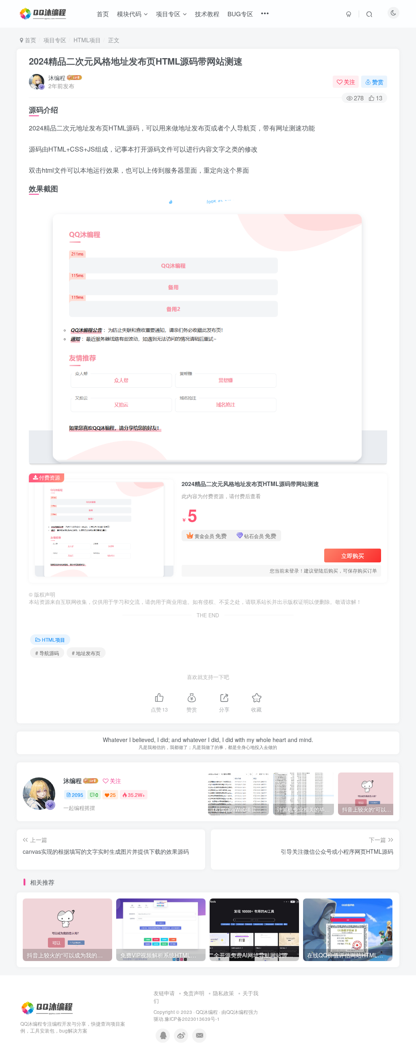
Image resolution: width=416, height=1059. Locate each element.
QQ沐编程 (207, 1012)
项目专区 (54, 40)
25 (113, 794)
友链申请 (164, 993)
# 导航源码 (47, 652)
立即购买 (352, 555)
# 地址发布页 (86, 652)
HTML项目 (87, 40)
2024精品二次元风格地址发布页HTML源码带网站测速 (136, 60)
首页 (29, 40)
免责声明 (193, 993)
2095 (77, 794)
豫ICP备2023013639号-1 (192, 1019)
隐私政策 (223, 993)
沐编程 (56, 78)
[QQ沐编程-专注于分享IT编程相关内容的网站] (47, 1007)
